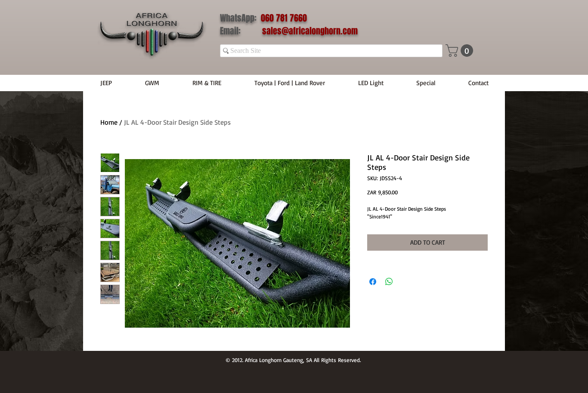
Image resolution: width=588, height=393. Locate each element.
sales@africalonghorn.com (310, 31)
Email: (241, 31)
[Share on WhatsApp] (389, 281)
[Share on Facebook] (373, 281)
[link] (461, 50)
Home (109, 122)
